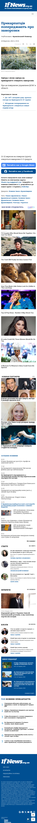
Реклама (6, 777)
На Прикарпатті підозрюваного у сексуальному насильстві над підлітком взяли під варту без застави (18, 476)
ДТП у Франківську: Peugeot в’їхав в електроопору (13, 497)
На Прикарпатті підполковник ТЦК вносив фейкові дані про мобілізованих (16, 469)
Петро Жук (14, 581)
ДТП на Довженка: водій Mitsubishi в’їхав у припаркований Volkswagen (23, 526)
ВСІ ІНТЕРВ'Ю (31, 589)
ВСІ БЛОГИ (32, 624)
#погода (16, 202)
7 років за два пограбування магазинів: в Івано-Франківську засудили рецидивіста (18, 741)
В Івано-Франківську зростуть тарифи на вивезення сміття (15, 462)
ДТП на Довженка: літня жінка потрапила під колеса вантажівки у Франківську (23, 511)
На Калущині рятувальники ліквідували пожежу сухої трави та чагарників (17, 536)
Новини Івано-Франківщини (20, 191)
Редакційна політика (11, 773)
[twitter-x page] (25, 812)
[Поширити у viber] (30, 44)
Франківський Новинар (22, 36)
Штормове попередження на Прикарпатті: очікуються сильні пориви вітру (16, 106)
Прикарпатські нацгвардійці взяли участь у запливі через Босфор (16, 491)
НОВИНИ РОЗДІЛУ (30, 693)
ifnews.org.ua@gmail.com (11, 182)
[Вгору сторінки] (33, 815)
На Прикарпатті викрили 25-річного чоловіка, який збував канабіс (16, 723)
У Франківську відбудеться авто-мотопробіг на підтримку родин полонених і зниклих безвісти (18, 505)
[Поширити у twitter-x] (27, 44)
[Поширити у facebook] (23, 44)
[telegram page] (31, 812)
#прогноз (24, 202)
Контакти (6, 770)
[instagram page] (34, 812)
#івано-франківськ (13, 196)
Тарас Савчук (15, 635)
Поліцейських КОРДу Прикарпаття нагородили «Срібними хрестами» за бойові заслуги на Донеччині (19, 729)
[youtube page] (28, 812)
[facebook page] (23, 812)
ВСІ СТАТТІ (32, 546)
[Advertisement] (18, 134)
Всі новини (31, 541)
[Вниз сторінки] (33, 819)
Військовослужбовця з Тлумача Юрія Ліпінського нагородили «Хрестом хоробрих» (18, 484)
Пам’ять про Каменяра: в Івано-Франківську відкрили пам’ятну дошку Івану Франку (16, 521)
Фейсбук (25, 187)
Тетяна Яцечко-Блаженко (20, 558)
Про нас (6, 767)
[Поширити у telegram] (34, 44)
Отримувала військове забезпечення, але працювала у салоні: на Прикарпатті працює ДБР (19, 705)
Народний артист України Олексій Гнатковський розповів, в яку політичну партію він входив (17, 614)
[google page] (20, 812)
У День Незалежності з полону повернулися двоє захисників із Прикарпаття (18, 717)
